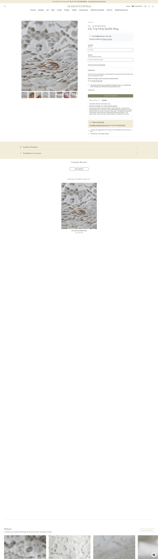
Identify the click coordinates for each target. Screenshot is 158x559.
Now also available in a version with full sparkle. (103, 106)
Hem (89, 26)
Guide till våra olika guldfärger (96, 65)
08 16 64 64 (121, 125)
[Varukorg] (153, 6)
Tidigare (21, 56)
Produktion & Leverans (32, 153)
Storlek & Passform (30, 147)
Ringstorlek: (91, 70)
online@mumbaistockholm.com (99, 125)
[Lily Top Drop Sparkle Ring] (79, 206)
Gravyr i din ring (107, 39)
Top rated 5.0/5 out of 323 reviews (97, 1)
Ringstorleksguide (97, 81)
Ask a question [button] (79, 169)
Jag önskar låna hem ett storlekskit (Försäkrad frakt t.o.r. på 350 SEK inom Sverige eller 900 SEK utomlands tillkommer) (110, 85)
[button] (149, 6)
